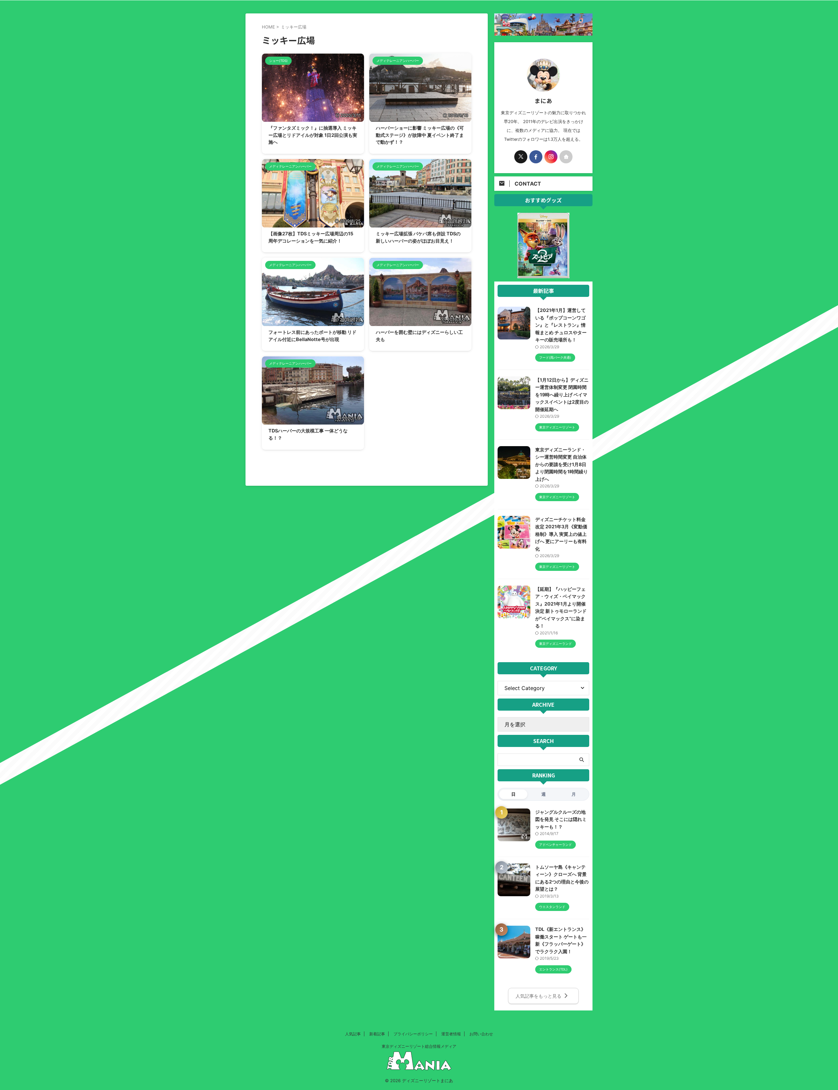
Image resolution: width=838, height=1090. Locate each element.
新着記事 (377, 1033)
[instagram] (550, 156)
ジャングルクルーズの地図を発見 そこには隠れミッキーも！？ (561, 819)
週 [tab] (543, 794)
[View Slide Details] (543, 274)
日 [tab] (513, 794)
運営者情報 (451, 1033)
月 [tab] (574, 794)
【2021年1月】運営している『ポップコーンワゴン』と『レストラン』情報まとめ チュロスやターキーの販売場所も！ (561, 324)
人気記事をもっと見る (538, 996)
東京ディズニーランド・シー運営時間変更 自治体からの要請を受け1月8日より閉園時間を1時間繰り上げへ (561, 464)
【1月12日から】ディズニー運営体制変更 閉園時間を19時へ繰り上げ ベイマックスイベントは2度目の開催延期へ (562, 394)
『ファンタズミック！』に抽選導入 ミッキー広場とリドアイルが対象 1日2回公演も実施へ (312, 135)
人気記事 (353, 1033)
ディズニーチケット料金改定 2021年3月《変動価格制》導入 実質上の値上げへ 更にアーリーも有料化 (561, 534)
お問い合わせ (481, 1033)
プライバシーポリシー (413, 1033)
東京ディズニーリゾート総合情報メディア (419, 1046)
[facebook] (535, 156)
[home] (566, 156)
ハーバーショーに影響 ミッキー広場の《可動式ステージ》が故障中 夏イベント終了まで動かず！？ (420, 135)
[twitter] (520, 156)
